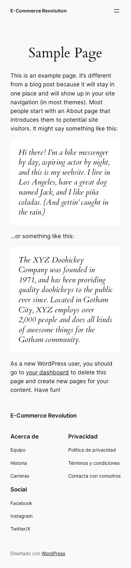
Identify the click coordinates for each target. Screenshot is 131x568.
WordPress (53, 553)
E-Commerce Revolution (38, 10)
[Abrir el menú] (117, 11)
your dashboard (47, 372)
